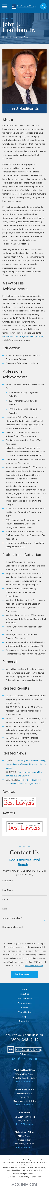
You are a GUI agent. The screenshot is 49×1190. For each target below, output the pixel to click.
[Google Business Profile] (13, 1058)
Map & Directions (24, 1081)
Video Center (24, 1012)
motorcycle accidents (12, 336)
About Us (24, 994)
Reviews (24, 1007)
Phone (5, 899)
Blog (24, 1016)
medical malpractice (34, 336)
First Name (7, 881)
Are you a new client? (12, 918)
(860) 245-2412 (24, 1040)
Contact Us (24, 1021)
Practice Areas (25, 1003)
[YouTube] (36, 1058)
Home (24, 989)
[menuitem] (11, 1177)
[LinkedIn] (30, 1058)
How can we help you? (12, 927)
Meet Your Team (24, 998)
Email (4, 909)
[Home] (24, 6)
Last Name (7, 890)
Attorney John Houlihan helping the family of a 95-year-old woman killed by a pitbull (26, 764)
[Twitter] (24, 1058)
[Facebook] (18, 1058)
